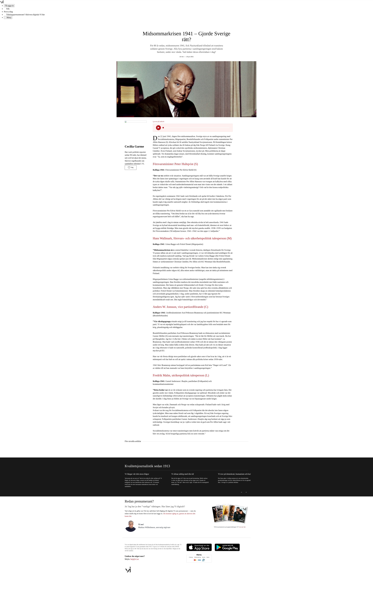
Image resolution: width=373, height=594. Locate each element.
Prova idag (8, 11)
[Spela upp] (158, 127)
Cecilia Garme (134, 146)
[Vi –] (1, 3)
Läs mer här (242, 527)
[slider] (163, 127)
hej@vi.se (135, 559)
